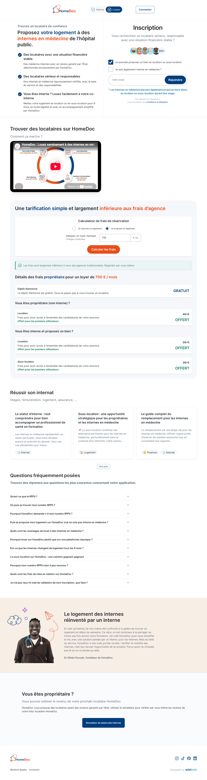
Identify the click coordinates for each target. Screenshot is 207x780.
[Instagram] (177, 758)
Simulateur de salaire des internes (103, 722)
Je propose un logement (123, 228)
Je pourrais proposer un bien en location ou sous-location (148, 62)
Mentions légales (18, 769)
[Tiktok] (183, 758)
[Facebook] (189, 758)
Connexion (34, 769)
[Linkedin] (195, 758)
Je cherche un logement (90, 228)
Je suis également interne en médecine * (138, 69)
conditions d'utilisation (157, 102)
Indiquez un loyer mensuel (81, 235)
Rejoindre (175, 80)
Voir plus (103, 466)
